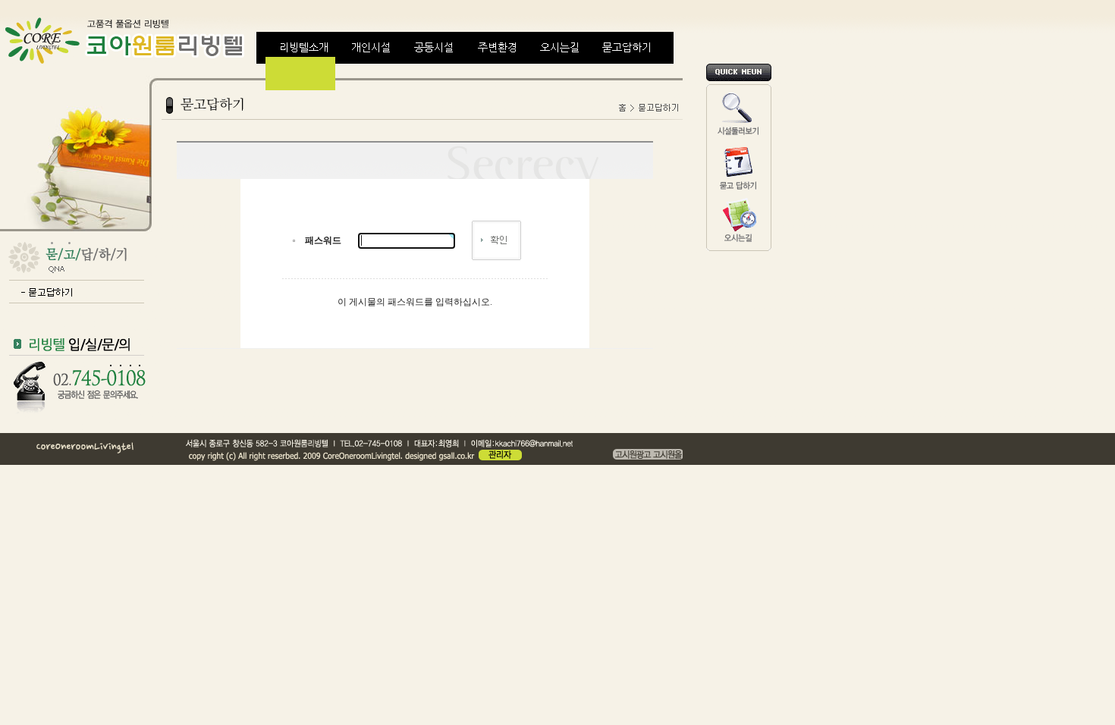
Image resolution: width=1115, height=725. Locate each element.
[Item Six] (626, 60)
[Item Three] (434, 60)
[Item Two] (371, 60)
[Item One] (304, 60)
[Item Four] (496, 60)
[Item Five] (559, 60)
